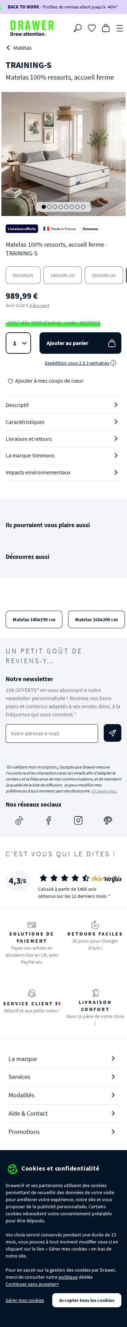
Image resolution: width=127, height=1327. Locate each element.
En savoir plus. (104, 791)
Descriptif (17, 404)
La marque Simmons (30, 455)
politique (68, 1277)
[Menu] (120, 27)
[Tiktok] (19, 820)
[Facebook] (49, 820)
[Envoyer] (112, 733)
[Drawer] (32, 28)
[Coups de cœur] (92, 27)
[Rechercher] (78, 28)
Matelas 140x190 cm (34, 619)
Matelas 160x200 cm (96, 619)
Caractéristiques (25, 421)
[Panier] (106, 27)
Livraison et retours (29, 438)
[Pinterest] (108, 820)
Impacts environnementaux (38, 472)
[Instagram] (78, 820)
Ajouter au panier (67, 342)
